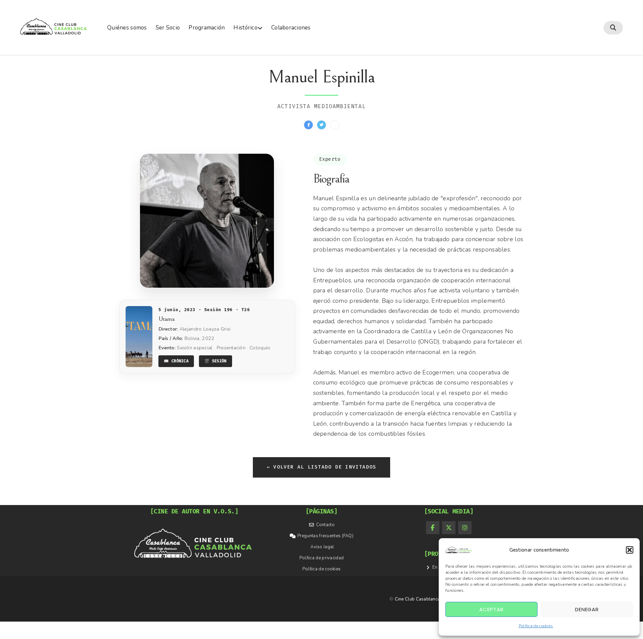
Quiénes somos (127, 27)
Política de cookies (536, 626)
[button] (629, 550)
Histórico (245, 27)
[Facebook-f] (432, 528)
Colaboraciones (291, 27)
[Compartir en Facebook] (308, 125)
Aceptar (491, 609)
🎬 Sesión (215, 361)
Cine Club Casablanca (417, 599)
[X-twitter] (448, 528)
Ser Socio (168, 27)
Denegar (587, 609)
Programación (207, 27)
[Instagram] (465, 528)
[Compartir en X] (321, 125)
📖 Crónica (176, 361)
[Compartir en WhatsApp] (334, 125)
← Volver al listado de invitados (321, 467)
